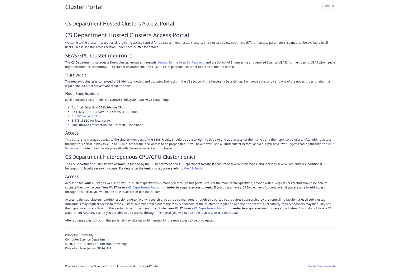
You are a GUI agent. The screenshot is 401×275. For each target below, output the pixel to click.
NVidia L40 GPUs (88, 116)
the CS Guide (193, 168)
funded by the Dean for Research (181, 62)
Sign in (329, 6)
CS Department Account (145, 187)
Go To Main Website (322, 266)
